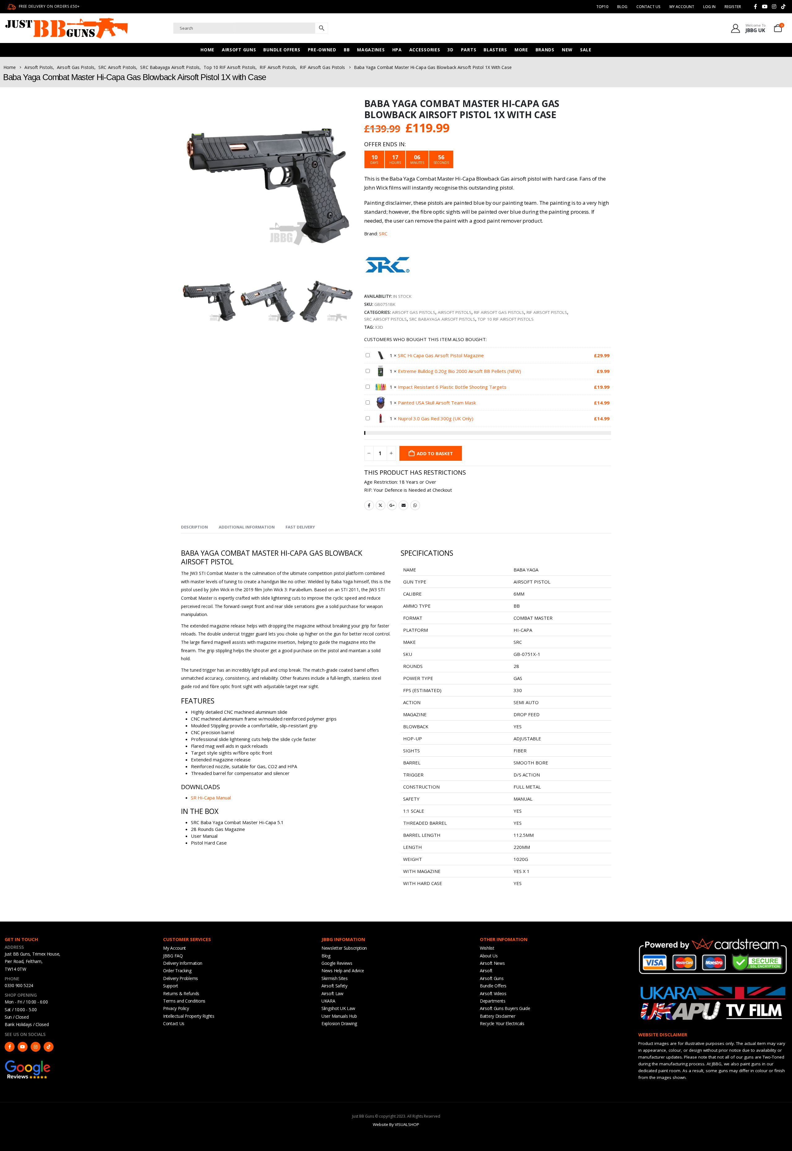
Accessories (424, 50)
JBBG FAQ (173, 956)
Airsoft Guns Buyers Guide (505, 1008)
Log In (709, 6)
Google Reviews (336, 963)
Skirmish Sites (334, 978)
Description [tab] (194, 527)
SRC (383, 233)
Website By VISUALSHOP (396, 1124)
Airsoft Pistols (454, 312)
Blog (622, 6)
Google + (392, 505)
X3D (379, 327)
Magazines (371, 50)
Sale (586, 50)
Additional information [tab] (247, 527)
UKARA (328, 1001)
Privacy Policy (176, 1008)
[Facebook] (755, 6)
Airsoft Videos (493, 993)
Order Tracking (177, 970)
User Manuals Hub (339, 1016)
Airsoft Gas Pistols (413, 312)
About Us (489, 956)
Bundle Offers (281, 50)
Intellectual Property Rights (188, 1016)
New (567, 50)
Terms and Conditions (184, 1001)
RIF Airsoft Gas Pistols (499, 312)
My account (681, 6)
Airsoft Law (332, 993)
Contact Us (648, 6)
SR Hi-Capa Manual (211, 797)
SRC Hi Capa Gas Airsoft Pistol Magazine (441, 355)
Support (170, 986)
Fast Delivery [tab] (300, 527)
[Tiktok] (783, 6)
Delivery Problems (180, 978)
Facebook (369, 505)
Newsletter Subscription (344, 948)
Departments (493, 1001)
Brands (545, 50)
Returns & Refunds (181, 993)
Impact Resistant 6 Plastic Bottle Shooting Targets (452, 387)
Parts (468, 50)
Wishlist (487, 948)
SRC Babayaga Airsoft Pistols (442, 319)
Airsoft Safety (334, 986)
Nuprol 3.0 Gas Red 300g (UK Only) (435, 418)
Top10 (602, 6)
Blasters (495, 50)
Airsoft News (492, 963)
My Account (174, 948)
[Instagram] (774, 6)
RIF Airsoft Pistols (547, 312)
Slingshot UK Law (338, 1008)
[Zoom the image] (28, 1062)
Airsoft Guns (239, 50)
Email (403, 505)
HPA (397, 50)
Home (207, 50)
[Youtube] (764, 6)
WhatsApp (415, 505)
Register (733, 6)
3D (450, 50)
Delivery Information (182, 963)
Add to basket (435, 453)
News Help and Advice (342, 970)
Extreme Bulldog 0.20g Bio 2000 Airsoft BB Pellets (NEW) (459, 371)
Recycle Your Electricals (502, 1023)
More (521, 50)
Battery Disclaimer (497, 1016)
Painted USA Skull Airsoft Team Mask (437, 403)
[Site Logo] (66, 28)
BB (347, 50)
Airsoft (486, 970)
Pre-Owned (322, 50)
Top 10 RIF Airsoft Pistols (506, 319)
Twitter (380, 505)
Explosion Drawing (339, 1023)
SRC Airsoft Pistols (385, 319)
